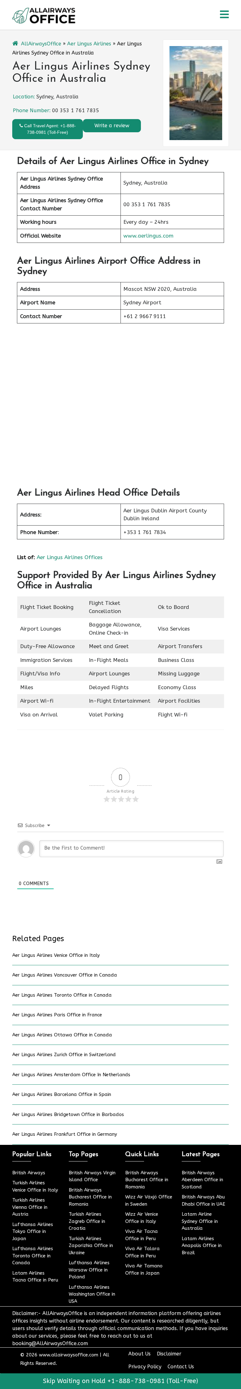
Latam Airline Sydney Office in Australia (200, 1221)
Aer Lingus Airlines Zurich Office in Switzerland (64, 1054)
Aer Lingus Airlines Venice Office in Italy (56, 955)
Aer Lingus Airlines (89, 44)
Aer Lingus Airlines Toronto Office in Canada (62, 995)
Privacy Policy (144, 1367)
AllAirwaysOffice (41, 44)
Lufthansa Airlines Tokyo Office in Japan (32, 1231)
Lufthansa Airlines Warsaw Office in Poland (89, 1270)
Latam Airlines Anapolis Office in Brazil (202, 1245)
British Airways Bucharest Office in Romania (90, 1197)
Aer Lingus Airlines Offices (70, 557)
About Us (139, 1354)
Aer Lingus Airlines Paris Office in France (57, 1015)
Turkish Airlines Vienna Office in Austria (29, 1207)
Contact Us (181, 1367)
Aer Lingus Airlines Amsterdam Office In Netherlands (71, 1074)
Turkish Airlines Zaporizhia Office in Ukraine (91, 1245)
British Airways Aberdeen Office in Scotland (202, 1180)
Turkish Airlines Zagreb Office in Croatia (87, 1221)
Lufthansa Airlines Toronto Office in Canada (32, 1256)
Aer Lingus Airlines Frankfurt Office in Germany (64, 1134)
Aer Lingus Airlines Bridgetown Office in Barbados (68, 1114)
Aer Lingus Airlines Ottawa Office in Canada (62, 1035)
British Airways (28, 1173)
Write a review (111, 125)
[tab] (224, 15)
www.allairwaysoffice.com (68, 1355)
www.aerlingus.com (148, 236)
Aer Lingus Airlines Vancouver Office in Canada (64, 975)
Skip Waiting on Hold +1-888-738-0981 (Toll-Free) (120, 1381)
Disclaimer (169, 1354)
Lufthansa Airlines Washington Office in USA (92, 1294)
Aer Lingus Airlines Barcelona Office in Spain (61, 1094)
